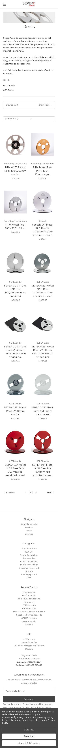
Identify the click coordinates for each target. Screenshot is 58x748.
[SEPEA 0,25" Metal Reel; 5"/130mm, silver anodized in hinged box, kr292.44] (15, 324)
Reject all (29, 736)
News (29, 530)
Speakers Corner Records (29, 615)
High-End (29, 551)
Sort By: (8, 119)
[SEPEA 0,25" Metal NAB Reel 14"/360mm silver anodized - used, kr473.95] (42, 263)
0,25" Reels (9, 85)
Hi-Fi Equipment (29, 574)
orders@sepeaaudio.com (29, 662)
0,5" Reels (8, 90)
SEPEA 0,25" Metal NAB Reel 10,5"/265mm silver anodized (15, 291)
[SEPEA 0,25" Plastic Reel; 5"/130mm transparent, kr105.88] (42, 385)
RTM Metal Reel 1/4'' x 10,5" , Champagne (42, 171)
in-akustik (29, 602)
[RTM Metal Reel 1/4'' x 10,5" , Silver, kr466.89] (15, 202)
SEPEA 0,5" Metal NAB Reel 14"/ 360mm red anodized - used (42, 470)
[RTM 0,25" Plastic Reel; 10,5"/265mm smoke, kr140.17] (15, 144)
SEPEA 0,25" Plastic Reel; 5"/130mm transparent (42, 411)
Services (29, 527)
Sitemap (29, 534)
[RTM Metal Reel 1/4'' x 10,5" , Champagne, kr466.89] (42, 144)
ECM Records (29, 605)
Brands (29, 571)
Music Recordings (29, 564)
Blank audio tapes (29, 561)
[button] (29, 105)
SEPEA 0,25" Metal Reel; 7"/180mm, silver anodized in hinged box (43, 352)
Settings (29, 729)
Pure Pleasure (29, 608)
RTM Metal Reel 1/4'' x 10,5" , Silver (15, 226)
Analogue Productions (29, 598)
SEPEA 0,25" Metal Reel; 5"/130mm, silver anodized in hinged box (15, 352)
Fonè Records (29, 595)
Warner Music (29, 621)
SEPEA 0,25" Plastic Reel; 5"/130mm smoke (15, 411)
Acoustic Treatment (29, 568)
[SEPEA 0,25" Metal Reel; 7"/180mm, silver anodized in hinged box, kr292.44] (42, 324)
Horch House (29, 592)
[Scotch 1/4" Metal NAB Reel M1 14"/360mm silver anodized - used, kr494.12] (42, 202)
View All (29, 624)
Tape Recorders (29, 548)
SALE (29, 577)
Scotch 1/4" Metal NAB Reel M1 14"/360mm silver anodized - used (42, 230)
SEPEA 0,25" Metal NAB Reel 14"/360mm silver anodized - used (43, 291)
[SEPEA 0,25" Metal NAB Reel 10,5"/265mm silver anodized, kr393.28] (15, 263)
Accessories (29, 558)
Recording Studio (29, 524)
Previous (10, 492)
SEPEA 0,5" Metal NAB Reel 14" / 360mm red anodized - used (15, 470)
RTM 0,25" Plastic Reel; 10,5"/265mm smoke (15, 171)
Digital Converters (29, 555)
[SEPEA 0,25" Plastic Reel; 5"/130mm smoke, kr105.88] (15, 385)
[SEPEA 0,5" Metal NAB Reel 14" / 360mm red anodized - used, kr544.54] (15, 442)
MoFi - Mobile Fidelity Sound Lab (29, 611)
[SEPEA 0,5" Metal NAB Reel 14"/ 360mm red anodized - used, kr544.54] (42, 442)
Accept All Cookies (29, 743)
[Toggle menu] (4, 4)
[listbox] (23, 119)
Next (49, 492)
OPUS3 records (29, 618)
